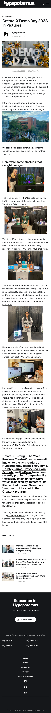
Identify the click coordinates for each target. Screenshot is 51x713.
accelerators (8, 16)
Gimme (42, 465)
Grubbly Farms (12, 469)
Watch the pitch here (31, 357)
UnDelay (26, 472)
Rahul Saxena (8, 506)
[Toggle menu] (47, 4)
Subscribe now (27, 619)
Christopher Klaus (15, 515)
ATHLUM (23, 198)
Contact (25, 672)
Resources (25, 667)
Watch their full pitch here (35, 249)
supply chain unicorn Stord (25, 478)
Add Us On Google (25, 676)
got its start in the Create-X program (20, 490)
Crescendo (30, 469)
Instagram (25, 693)
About (25, 658)
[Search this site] (42, 4)
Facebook (25, 687)
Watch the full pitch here (14, 204)
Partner (25, 663)
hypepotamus (18, 32)
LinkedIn (25, 681)
